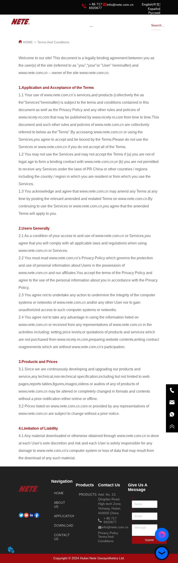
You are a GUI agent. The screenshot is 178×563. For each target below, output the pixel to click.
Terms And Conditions (53, 42)
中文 (156, 4)
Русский (154, 13)
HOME (28, 42)
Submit (149, 540)
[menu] (91, 26)
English (147, 4)
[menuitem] (91, 26)
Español (154, 9)
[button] (91, 26)
